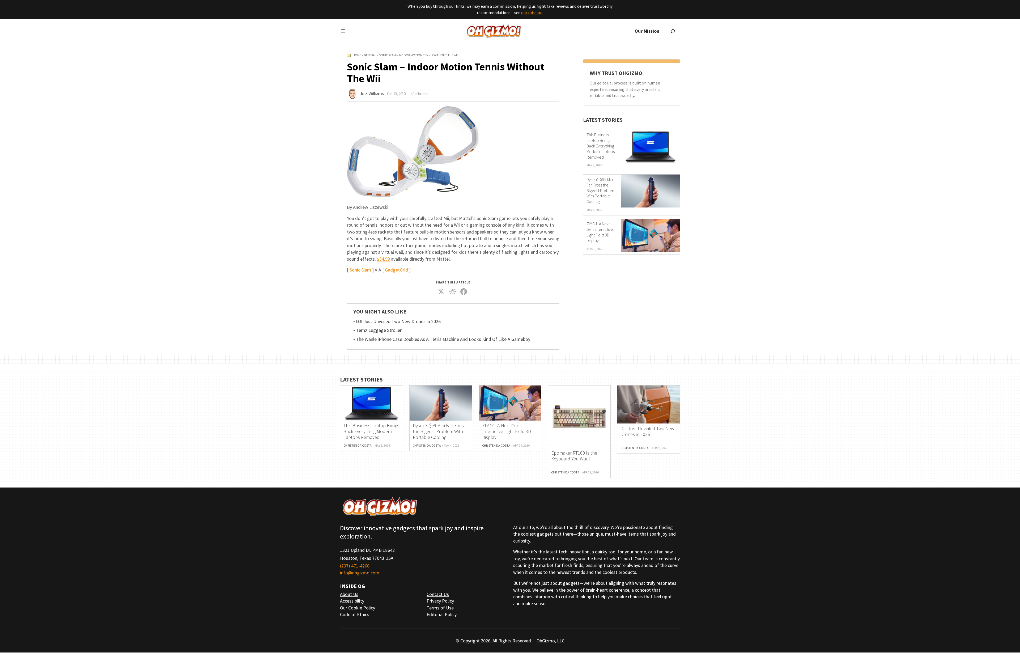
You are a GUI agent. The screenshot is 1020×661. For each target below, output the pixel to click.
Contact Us (438, 594)
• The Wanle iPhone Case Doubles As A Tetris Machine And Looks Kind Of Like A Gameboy (441, 339)
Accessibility (352, 601)
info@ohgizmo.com (359, 573)
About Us (349, 594)
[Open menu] (343, 31)
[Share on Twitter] (441, 292)
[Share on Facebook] (464, 292)
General (370, 55)
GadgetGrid (396, 270)
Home (357, 55)
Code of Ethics (354, 614)
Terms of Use (440, 608)
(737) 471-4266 (354, 566)
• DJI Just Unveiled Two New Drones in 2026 (397, 321)
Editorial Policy (442, 614)
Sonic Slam (360, 270)
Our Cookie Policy (357, 608)
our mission (531, 12)
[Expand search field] (673, 31)
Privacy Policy (440, 601)
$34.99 (383, 259)
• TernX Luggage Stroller (377, 330)
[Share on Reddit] (452, 292)
